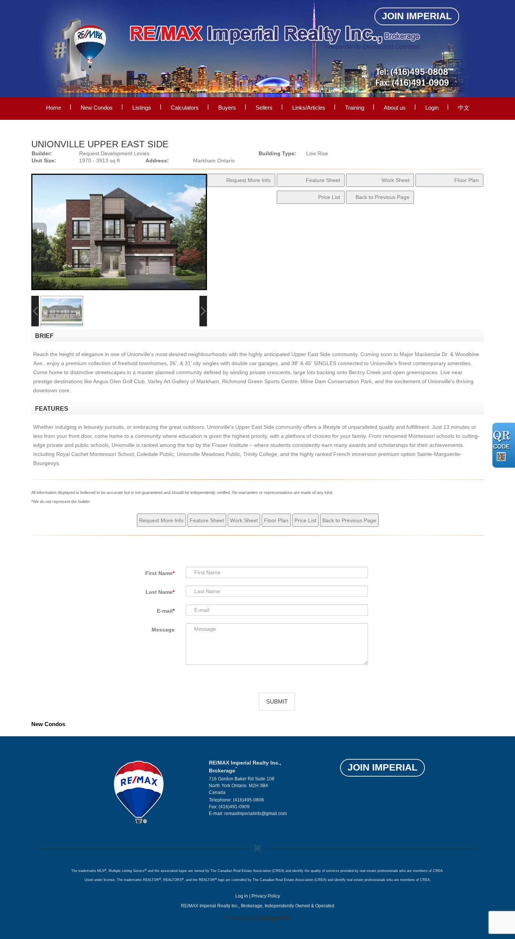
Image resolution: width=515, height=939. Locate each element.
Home (53, 107)
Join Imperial (417, 16)
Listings (141, 107)
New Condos (97, 107)
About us (395, 107)
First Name (159, 573)
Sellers (264, 107)
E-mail (165, 611)
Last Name (159, 592)
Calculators (185, 107)
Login (431, 107)
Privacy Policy (265, 896)
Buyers (227, 107)
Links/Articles (308, 107)
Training (354, 107)
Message (163, 630)
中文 (463, 107)
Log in (241, 896)
